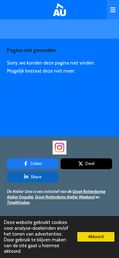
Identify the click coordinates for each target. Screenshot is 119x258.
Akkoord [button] (96, 236)
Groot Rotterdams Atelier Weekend (65, 197)
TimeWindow (18, 202)
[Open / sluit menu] (113, 9)
